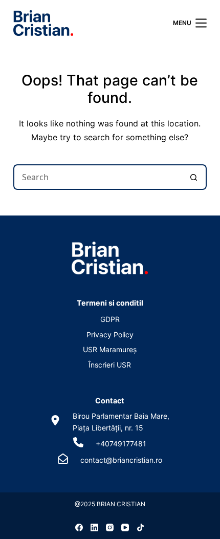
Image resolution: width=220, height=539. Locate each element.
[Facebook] (79, 527)
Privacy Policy (110, 334)
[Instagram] (110, 527)
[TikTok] (140, 527)
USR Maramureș (110, 349)
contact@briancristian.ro (121, 460)
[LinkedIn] (94, 527)
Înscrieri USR (110, 364)
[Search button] (194, 177)
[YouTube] (125, 527)
